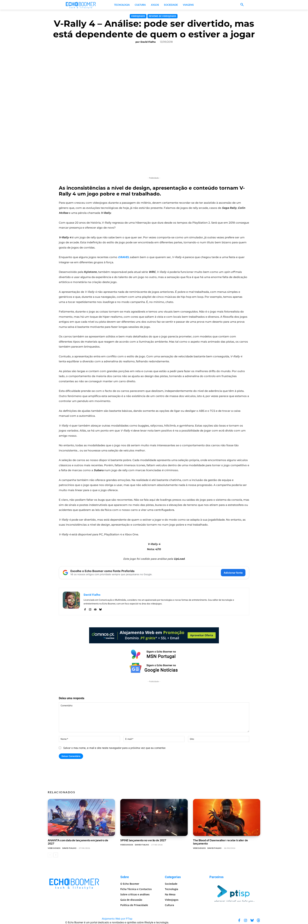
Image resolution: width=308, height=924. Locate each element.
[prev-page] (50, 855)
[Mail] (95, 608)
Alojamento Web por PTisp (117, 918)
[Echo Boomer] (81, 5)
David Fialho (148, 41)
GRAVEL (123, 257)
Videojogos (138, 16)
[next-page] (55, 855)
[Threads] (258, 920)
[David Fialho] (71, 601)
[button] (242, 5)
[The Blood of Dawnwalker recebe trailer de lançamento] (226, 817)
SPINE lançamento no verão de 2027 (143, 840)
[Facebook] (85, 608)
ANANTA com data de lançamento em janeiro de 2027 (78, 841)
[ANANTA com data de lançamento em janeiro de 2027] (81, 817)
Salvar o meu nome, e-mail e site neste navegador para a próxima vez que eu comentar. (114, 747)
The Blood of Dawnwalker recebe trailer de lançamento (220, 841)
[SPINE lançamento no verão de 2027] (154, 817)
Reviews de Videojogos (162, 16)
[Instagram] (90, 608)
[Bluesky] (100, 608)
